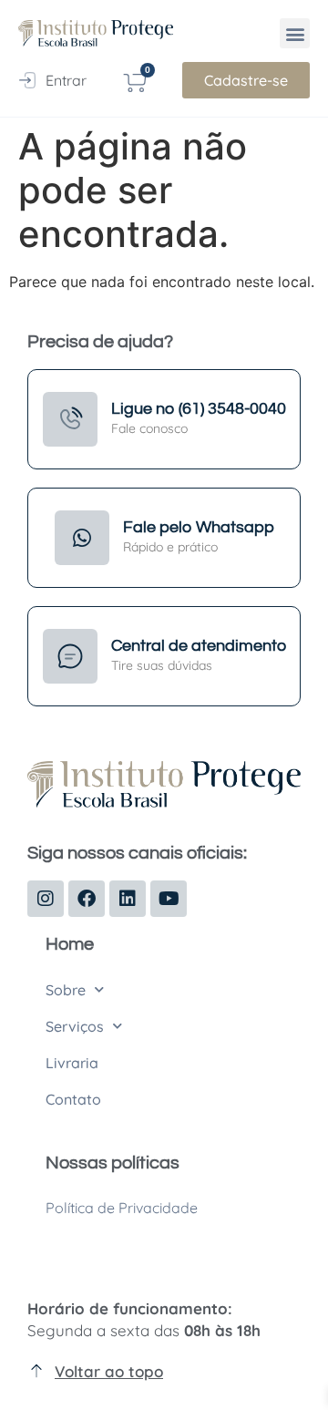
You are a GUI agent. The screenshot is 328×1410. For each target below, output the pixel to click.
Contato (73, 1099)
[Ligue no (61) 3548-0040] (70, 419)
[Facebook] (86, 898)
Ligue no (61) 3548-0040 (198, 408)
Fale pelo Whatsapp (198, 527)
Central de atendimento (198, 645)
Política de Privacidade (122, 1208)
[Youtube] (168, 898)
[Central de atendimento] (70, 656)
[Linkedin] (127, 898)
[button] (295, 33)
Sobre (66, 990)
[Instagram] (45, 898)
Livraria (72, 1063)
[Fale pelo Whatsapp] (82, 537)
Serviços (75, 1026)
